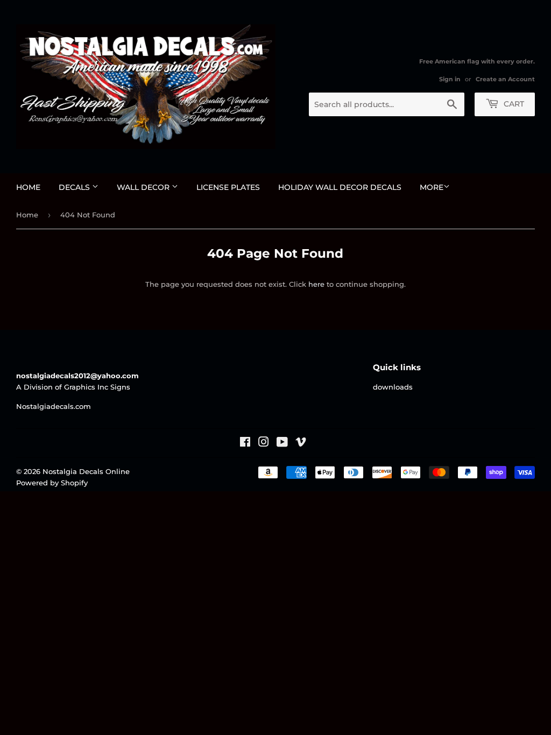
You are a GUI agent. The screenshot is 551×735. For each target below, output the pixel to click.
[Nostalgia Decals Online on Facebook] (245, 443)
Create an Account (505, 79)
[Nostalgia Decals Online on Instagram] (263, 443)
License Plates (228, 187)
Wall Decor (144, 187)
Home (28, 187)
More (431, 187)
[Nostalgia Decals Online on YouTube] (282, 443)
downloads (393, 387)
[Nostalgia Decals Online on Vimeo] (300, 443)
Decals (75, 187)
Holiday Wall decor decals (339, 187)
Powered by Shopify (52, 482)
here (316, 284)
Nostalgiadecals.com (53, 406)
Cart (512, 104)
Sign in (450, 79)
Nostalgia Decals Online (86, 471)
